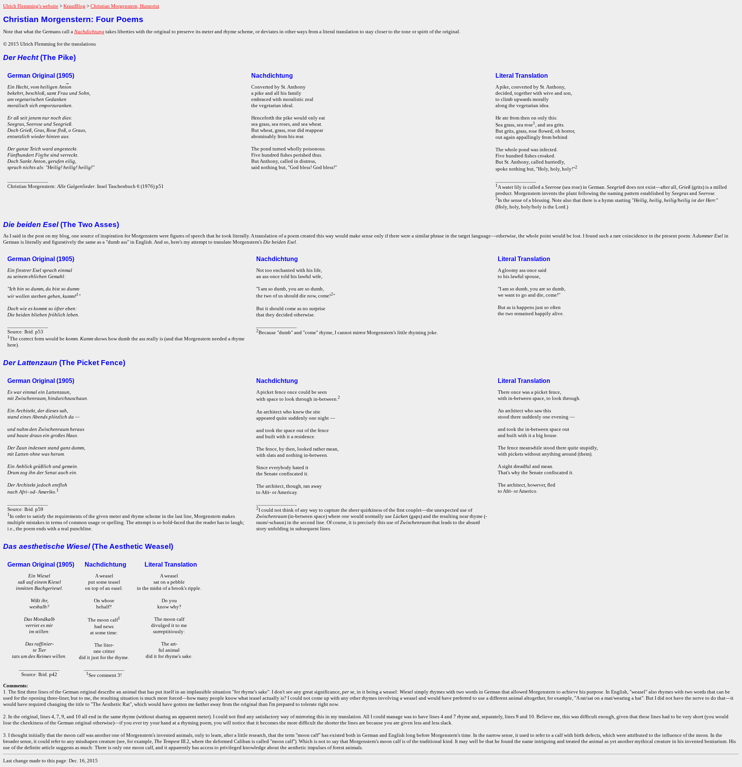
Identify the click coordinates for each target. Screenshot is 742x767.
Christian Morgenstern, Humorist (124, 6)
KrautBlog (74, 6)
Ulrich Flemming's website (30, 6)
